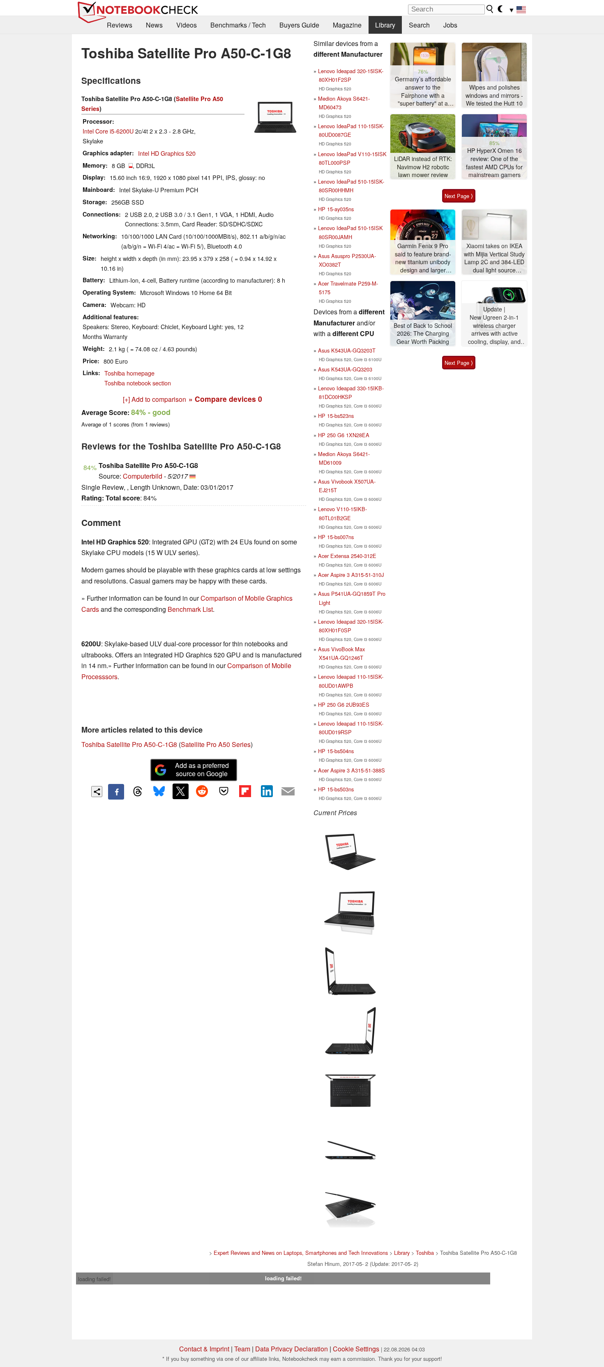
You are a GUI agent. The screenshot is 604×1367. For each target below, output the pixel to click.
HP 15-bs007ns (336, 537)
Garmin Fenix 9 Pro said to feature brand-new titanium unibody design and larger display (423, 258)
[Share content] (96, 791)
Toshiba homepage (129, 373)
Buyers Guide (299, 25)
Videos (186, 25)
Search (419, 25)
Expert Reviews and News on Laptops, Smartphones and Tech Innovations (301, 1252)
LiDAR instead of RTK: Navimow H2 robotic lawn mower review (423, 167)
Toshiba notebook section (137, 382)
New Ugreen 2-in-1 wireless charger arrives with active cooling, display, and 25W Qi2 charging (494, 330)
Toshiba (425, 1252)
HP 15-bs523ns (336, 416)
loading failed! (94, 1279)
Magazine (347, 25)
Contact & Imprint (204, 1348)
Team (242, 1348)
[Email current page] (288, 792)
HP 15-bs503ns (336, 789)
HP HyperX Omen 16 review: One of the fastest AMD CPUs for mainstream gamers (494, 163)
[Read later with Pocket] (223, 791)
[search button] (490, 9)
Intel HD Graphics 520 (167, 153)
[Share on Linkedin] (266, 791)
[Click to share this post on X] (180, 791)
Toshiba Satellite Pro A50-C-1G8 (129, 744)
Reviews (119, 25)
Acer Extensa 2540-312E (347, 556)
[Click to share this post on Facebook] (116, 792)
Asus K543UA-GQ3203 (345, 369)
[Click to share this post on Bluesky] (159, 792)
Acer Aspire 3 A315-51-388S (351, 770)
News (154, 25)
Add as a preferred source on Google (202, 770)
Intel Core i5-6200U (108, 131)
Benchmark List (190, 609)
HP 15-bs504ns (336, 751)
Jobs (450, 25)
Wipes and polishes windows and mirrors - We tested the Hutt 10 (494, 95)
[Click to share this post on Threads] (137, 792)
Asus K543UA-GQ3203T (347, 350)
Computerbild (142, 476)
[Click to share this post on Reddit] (202, 791)
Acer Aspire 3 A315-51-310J (351, 575)
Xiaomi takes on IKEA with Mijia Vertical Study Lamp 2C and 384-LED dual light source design (494, 258)
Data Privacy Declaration (291, 1348)
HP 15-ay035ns (336, 209)
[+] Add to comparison (154, 399)
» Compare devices (225, 399)
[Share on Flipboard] (245, 791)
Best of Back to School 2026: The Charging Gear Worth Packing (423, 334)
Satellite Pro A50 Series (216, 744)
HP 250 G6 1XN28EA (343, 435)
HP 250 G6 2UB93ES (343, 704)
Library (385, 25)
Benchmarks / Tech (238, 25)
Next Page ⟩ (459, 196)
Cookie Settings (356, 1348)
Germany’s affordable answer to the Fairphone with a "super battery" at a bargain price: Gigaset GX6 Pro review (423, 91)
